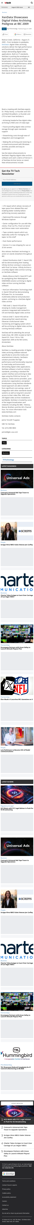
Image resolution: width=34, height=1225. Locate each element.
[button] (2, 2)
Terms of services (23, 189)
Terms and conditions (8, 1181)
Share (6, 34)
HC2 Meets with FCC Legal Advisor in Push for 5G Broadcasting (17, 1120)
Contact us (5, 1205)
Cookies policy (6, 1193)
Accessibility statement (9, 1197)
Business (4, 12)
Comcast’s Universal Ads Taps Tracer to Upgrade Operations (15, 1128)
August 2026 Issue (17, 7)
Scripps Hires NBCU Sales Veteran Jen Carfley (17, 1136)
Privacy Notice (26, 190)
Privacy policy (6, 1189)
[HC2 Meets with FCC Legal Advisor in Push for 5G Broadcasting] (17, 1115)
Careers (4, 1201)
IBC (29, 7)
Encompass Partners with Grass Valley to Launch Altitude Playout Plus (16, 1153)
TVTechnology (13, 29)
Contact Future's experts (9, 1185)
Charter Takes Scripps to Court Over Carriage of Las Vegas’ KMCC (18, 1144)
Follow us (19, 34)
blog (4, 443)
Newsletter (28, 34)
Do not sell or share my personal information (15, 1213)
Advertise (5, 1209)
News (4, 29)
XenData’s (5, 44)
